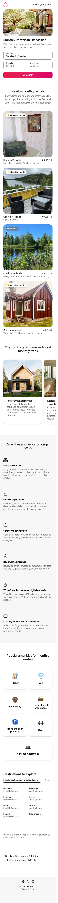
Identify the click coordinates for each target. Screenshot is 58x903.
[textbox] (16, 66)
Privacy (24, 889)
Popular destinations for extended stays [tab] (22, 780)
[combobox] (28, 56)
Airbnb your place (41, 4)
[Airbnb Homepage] (5, 4)
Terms (32, 889)
